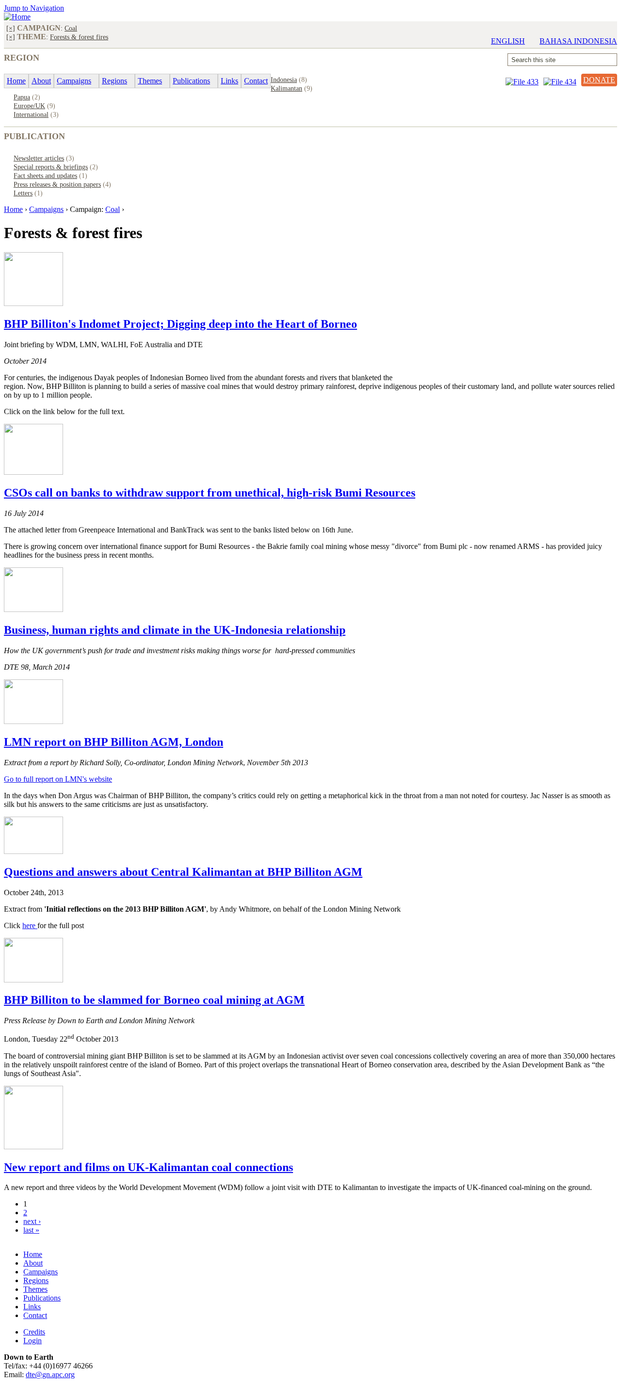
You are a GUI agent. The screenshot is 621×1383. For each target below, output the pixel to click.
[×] (10, 28)
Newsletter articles (39, 158)
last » (31, 1230)
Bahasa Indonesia (578, 41)
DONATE (599, 80)
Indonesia (284, 79)
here (29, 925)
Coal (71, 28)
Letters (23, 193)
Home (13, 209)
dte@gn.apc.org (50, 1374)
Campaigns (46, 209)
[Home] (17, 17)
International (31, 114)
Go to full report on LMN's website (58, 779)
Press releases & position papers (57, 184)
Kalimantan (286, 88)
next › (32, 1221)
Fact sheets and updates (45, 175)
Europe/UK (29, 106)
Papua (22, 97)
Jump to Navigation (34, 8)
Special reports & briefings (51, 167)
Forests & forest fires (79, 37)
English (508, 41)
